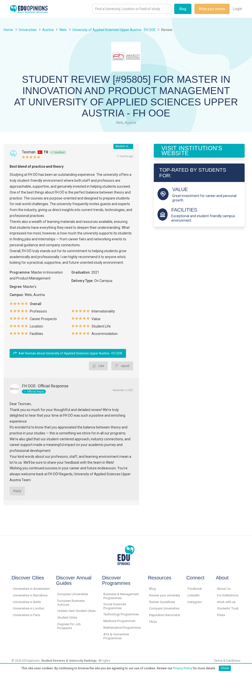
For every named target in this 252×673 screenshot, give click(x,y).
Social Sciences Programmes (114, 606)
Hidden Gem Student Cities (76, 611)
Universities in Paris (26, 615)
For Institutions (227, 595)
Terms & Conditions (227, 660)
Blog (182, 9)
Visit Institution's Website (191, 150)
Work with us (226, 602)
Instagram (195, 602)
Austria (48, 30)
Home (8, 30)
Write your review (212, 9)
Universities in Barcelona (30, 595)
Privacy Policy (182, 668)
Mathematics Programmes (122, 627)
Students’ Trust (227, 608)
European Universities (72, 594)
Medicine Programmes (119, 621)
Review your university (164, 595)
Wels (63, 30)
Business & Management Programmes (121, 596)
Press (221, 615)
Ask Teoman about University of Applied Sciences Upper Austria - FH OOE (70, 353)
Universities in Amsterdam (31, 589)
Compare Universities (164, 608)
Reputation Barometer (164, 615)
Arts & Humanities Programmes (116, 636)
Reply (17, 491)
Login (237, 8)
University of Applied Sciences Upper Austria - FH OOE (114, 30)
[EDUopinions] (29, 8)
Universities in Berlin (27, 602)
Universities (28, 30)
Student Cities (67, 617)
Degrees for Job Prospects (69, 626)
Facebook (195, 589)
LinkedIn (194, 595)
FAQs (153, 622)
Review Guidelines (162, 602)
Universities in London (28, 608)
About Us (224, 589)
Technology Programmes (121, 614)
